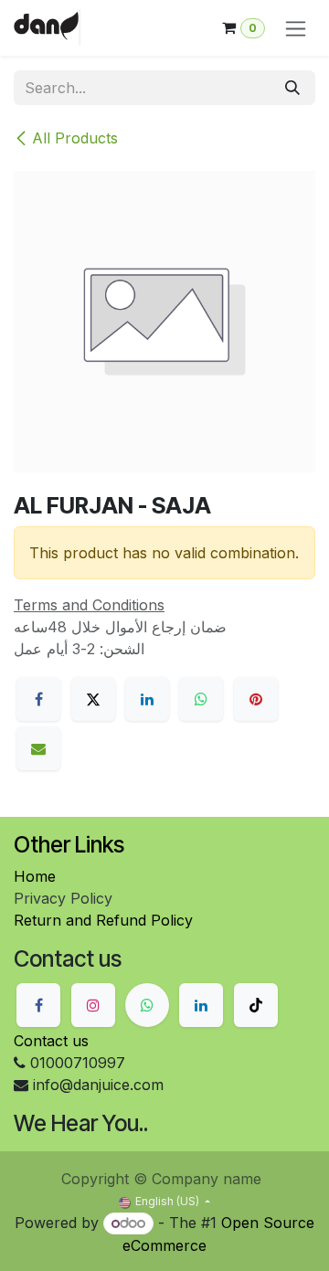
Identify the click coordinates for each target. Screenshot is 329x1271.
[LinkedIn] (147, 699)
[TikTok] (256, 1005)
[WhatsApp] (201, 699)
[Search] (292, 87)
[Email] (38, 748)
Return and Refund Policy (103, 920)
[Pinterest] (256, 699)
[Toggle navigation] (295, 27)
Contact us (51, 1041)
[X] (93, 699)
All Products (75, 138)
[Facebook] (38, 699)
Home (35, 876)
